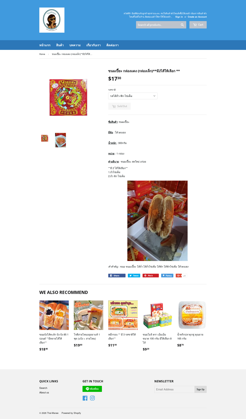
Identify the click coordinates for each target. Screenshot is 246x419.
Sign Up (200, 389)
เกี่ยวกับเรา (93, 45)
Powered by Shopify (71, 412)
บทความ (75, 45)
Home (42, 54)
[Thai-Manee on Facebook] (85, 399)
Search (43, 388)
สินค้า (60, 45)
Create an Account (197, 16)
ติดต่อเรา (112, 45)
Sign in (179, 16)
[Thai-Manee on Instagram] (92, 399)
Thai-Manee (52, 412)
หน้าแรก (45, 45)
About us (44, 392)
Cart (200, 24)
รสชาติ (112, 89)
